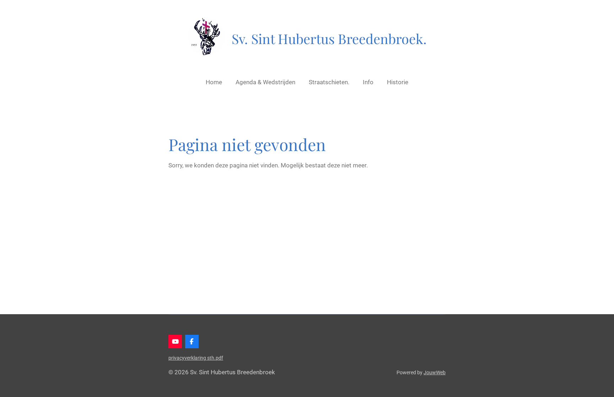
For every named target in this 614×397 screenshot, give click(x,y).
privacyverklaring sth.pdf (195, 358)
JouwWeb (435, 372)
